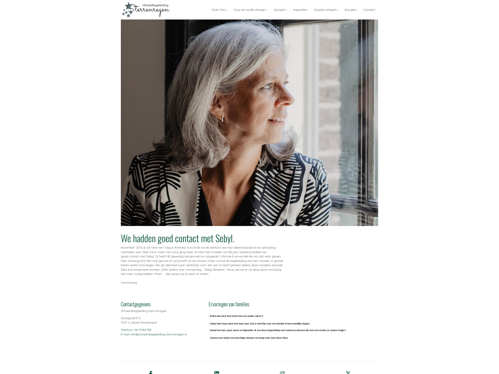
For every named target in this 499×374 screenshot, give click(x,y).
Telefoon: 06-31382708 (136, 330)
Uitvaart (279, 10)
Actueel (350, 10)
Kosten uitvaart (325, 10)
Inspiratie (299, 10)
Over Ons (218, 10)
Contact (369, 10)
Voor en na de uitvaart (249, 10)
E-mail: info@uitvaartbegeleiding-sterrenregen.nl (154, 334)
